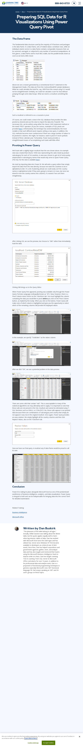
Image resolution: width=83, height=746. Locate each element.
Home (17, 12)
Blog (23, 12)
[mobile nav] (79, 3)
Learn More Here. (31, 738)
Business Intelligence (19, 512)
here (20, 129)
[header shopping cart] (74, 3)
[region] (41, 739)
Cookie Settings (33, 743)
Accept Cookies (48, 743)
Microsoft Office (18, 517)
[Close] (79, 736)
